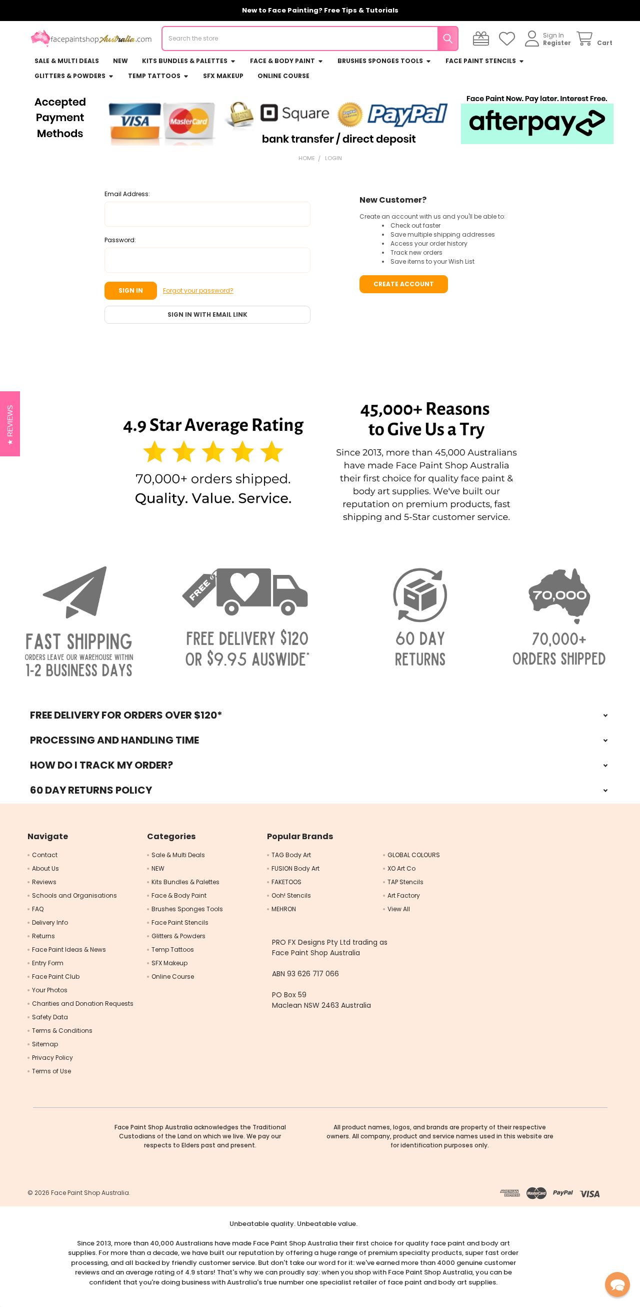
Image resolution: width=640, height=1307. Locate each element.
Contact (45, 855)
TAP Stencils (406, 882)
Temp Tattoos (154, 76)
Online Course (284, 76)
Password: (120, 240)
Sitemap (45, 1044)
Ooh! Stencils (291, 895)
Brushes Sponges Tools (380, 61)
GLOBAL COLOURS (414, 855)
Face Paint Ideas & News (69, 949)
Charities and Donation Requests (83, 1003)
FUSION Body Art (296, 868)
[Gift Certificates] (483, 39)
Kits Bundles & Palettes (185, 61)
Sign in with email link (208, 314)
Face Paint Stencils (481, 61)
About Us (45, 868)
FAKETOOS (287, 882)
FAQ (38, 909)
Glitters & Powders (70, 76)
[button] (213, 462)
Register (557, 43)
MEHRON (284, 909)
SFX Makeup (223, 76)
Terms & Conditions (62, 1030)
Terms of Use (51, 1071)
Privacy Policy (52, 1057)
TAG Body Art (291, 855)
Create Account (404, 284)
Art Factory (404, 895)
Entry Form (48, 963)
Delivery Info (50, 922)
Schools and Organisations (74, 895)
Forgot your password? (198, 290)
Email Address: (127, 194)
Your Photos (50, 990)
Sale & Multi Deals (66, 61)
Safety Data (50, 1017)
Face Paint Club (56, 976)
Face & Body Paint (282, 61)
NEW (120, 61)
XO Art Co (402, 868)
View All (399, 909)
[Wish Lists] (509, 39)
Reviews (44, 882)
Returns (43, 936)
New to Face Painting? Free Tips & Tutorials (320, 10)
